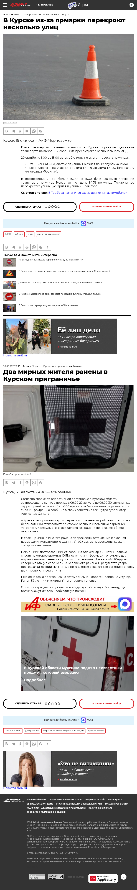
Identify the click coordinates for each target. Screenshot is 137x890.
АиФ (28, 474)
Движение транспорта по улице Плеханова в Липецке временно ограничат (61, 282)
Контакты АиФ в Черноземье (66, 799)
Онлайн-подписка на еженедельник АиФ (79, 804)
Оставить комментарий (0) (106, 207)
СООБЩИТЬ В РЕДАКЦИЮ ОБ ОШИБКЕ (46, 812)
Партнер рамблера (75, 877)
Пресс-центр (115, 799)
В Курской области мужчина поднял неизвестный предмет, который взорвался (73, 670)
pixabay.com (10, 122)
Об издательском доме (40, 804)
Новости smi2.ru (15, 355)
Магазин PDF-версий (116, 804)
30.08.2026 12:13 (11, 366)
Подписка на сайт (95, 799)
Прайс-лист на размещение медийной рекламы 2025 (56, 808)
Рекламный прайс (37, 799)
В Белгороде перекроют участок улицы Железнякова (48, 305)
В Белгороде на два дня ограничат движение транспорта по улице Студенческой (64, 271)
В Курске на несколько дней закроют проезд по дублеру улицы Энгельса (60, 294)
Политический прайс (100, 808)
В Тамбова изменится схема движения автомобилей (87, 192)
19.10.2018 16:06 (11, 14)
